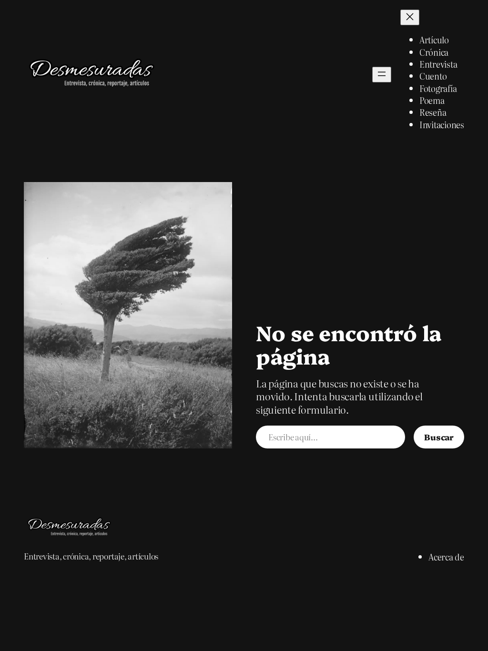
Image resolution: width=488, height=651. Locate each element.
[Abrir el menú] (381, 74)
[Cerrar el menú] (409, 17)
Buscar (439, 436)
